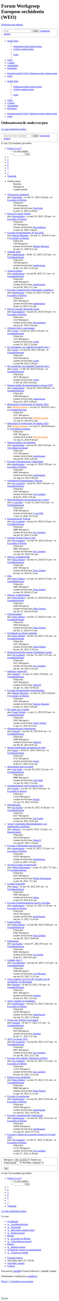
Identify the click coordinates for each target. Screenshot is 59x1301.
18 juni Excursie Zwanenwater (22, 864)
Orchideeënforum (15, 257)
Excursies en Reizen (17, 200)
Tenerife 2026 (14, 251)
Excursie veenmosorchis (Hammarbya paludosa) (30, 290)
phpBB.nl (32, 1276)
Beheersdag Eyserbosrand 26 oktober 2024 (27, 404)
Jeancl (15, 750)
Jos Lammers (18, 483)
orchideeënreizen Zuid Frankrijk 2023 (25, 785)
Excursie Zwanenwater (18, 1096)
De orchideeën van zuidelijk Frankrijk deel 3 (28, 347)
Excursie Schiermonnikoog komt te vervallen (28, 903)
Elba (9, 576)
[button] (14, 148)
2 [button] (7, 159)
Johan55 (16, 674)
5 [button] (7, 168)
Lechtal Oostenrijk (16, 884)
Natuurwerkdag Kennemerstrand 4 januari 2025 (30, 385)
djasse (15, 886)
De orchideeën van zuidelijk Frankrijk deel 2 (28, 366)
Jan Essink (17, 807)
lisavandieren (18, 216)
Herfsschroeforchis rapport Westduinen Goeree (29, 652)
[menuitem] (27, 46)
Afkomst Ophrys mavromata (20, 328)
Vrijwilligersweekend (20, 429)
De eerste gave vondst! (18, 709)
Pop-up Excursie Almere (19, 213)
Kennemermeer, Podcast (18, 518)
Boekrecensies (14, 832)
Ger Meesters (18, 963)
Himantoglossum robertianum (21, 728)
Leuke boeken (14, 922)
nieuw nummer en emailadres (21, 1001)
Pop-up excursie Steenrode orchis (23, 309)
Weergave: (9, 1159)
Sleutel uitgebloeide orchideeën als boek (26, 747)
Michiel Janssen (19, 407)
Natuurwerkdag (14, 271)
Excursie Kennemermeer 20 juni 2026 (25, 232)
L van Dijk (17, 502)
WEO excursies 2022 (17, 1039)
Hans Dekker (18, 559)
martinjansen (18, 254)
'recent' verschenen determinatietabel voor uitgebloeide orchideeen (27, 825)
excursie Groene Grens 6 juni (21, 538)
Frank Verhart (18, 712)
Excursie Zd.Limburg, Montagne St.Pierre (27, 1058)
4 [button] (7, 165)
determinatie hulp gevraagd (20, 766)
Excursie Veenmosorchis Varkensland (25, 461)
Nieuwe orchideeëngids (18, 557)
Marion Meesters (20, 235)
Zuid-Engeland (14, 614)
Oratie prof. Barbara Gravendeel (22, 1020)
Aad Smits (17, 769)
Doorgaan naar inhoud (12, 24)
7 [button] (7, 173)
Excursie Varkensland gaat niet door (24, 845)
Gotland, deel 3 (14, 960)
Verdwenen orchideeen (18, 194)
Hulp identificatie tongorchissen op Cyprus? (28, 499)
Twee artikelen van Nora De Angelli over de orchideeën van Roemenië (28, 980)
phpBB (16, 1271)
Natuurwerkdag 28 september (21, 442)
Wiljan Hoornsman (21, 867)
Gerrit (15, 330)
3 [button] (7, 162)
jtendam (16, 984)
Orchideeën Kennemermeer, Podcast (24, 480)
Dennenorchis (14, 805)
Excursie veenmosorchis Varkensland (25, 1115)
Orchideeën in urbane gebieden (22, 633)
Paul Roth (17, 197)
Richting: (27, 1162)
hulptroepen (13, 941)
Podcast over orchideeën (19, 1077)
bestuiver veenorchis (17, 671)
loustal (15, 788)
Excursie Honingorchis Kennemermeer (25, 690)
